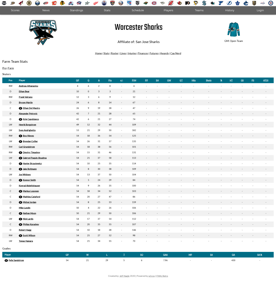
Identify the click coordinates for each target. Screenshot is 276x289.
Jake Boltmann (30, 169)
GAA (165, 254)
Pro (4, 68)
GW (169, 80)
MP (190, 254)
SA (211, 254)
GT (181, 80)
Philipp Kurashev (31, 224)
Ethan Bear (24, 91)
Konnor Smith (29, 180)
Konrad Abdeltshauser (29, 185)
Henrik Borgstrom (27, 124)
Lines (123, 53)
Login (260, 10)
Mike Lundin (24, 207)
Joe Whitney (25, 174)
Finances (143, 53)
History (229, 10)
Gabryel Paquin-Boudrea (35, 158)
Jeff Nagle (125, 276)
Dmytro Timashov (31, 152)
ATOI (265, 80)
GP (77, 80)
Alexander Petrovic (28, 113)
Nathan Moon (29, 213)
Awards (164, 53)
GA (233, 254)
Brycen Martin (26, 102)
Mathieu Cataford (31, 196)
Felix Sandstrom (16, 260)
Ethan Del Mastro (31, 108)
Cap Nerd (175, 53)
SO (141, 254)
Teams (199, 10)
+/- (121, 80)
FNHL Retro (162, 276)
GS (242, 80)
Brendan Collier (30, 141)
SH (157, 80)
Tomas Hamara (26, 241)
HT (231, 80)
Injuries (132, 53)
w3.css (151, 276)
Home (98, 53)
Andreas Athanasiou (28, 86)
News (46, 10)
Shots (208, 80)
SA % (259, 254)
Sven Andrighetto (27, 130)
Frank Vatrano (25, 97)
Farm (11, 68)
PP (146, 80)
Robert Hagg (25, 230)
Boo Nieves (28, 135)
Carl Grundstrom (27, 146)
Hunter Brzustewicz (32, 163)
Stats (107, 10)
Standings (76, 10)
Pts (110, 80)
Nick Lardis (28, 219)
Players (168, 10)
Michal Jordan (29, 202)
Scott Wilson (29, 235)
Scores (15, 10)
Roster (115, 53)
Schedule (138, 10)
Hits (194, 80)
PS (253, 80)
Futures (154, 53)
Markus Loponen (31, 191)
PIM (134, 80)
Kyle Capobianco (31, 119)
